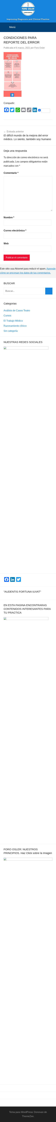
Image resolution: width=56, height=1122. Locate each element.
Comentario (11, 173)
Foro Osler (39, 47)
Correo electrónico (15, 230)
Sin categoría (11, 331)
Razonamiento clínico (15, 326)
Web (6, 243)
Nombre (9, 217)
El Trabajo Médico (13, 321)
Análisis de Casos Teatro (17, 310)
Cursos (7, 315)
